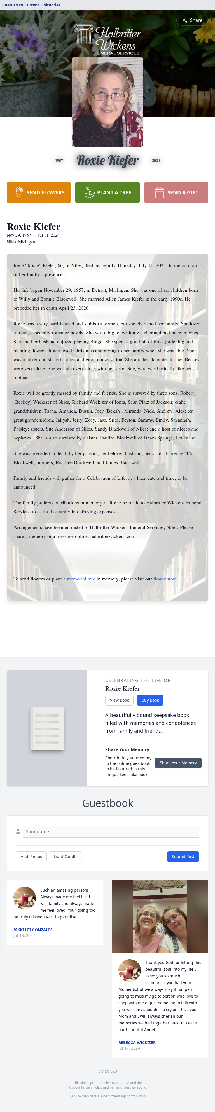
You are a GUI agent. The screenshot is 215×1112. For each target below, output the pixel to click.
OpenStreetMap (113, 1096)
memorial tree (81, 578)
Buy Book (150, 700)
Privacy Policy (91, 1087)
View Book (119, 700)
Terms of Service (123, 1087)
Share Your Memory (178, 762)
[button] (160, 916)
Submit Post (183, 856)
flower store (165, 578)
